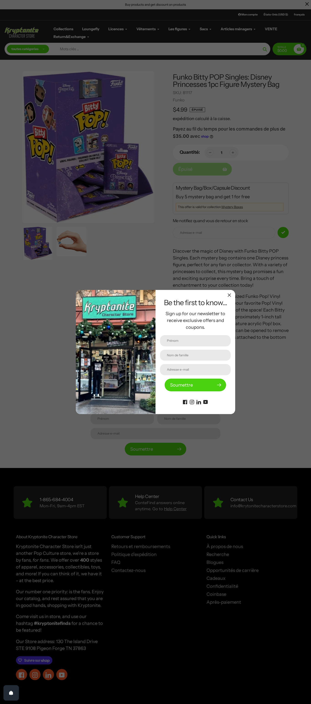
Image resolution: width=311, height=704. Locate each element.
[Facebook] (185, 401)
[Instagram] (192, 401)
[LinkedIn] (198, 401)
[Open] (11, 693)
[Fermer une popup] (229, 295)
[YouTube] (205, 401)
